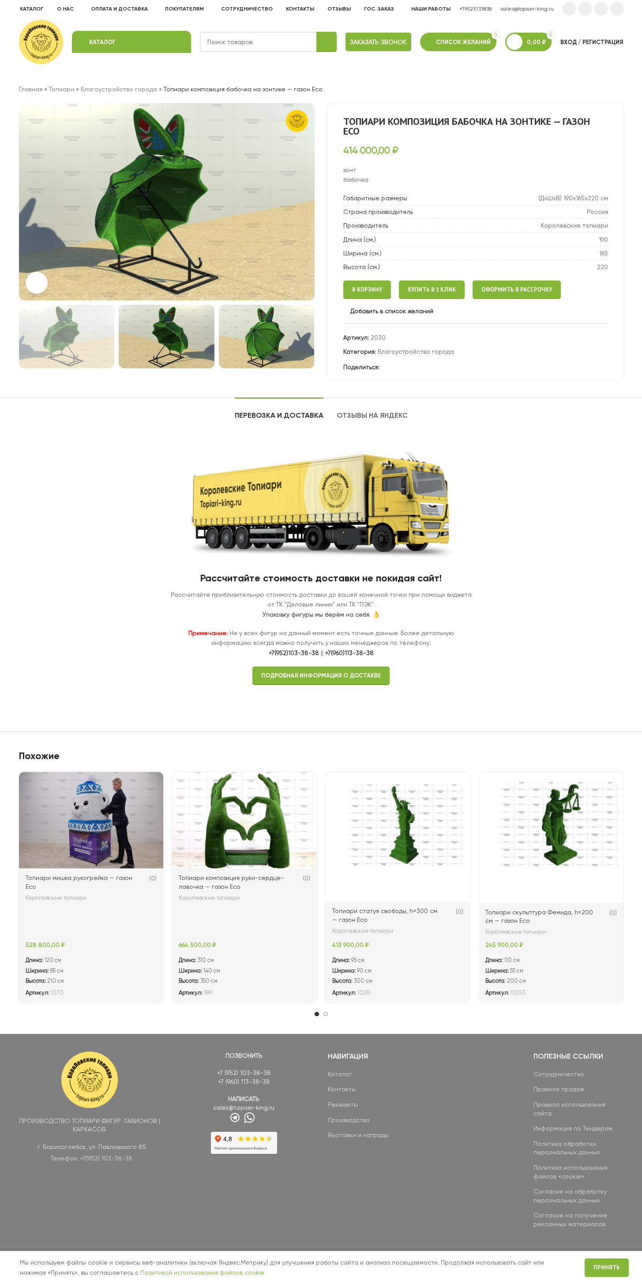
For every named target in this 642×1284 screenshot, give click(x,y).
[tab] (279, 410)
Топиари (61, 89)
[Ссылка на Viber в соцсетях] (437, 367)
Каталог (340, 1074)
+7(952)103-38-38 (294, 652)
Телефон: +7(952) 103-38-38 (91, 1158)
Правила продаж (558, 1089)
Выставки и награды (358, 1134)
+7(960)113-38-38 (349, 652)
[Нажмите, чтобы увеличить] (37, 283)
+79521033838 (475, 9)
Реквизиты (343, 1104)
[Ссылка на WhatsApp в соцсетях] (585, 8)
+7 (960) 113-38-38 (244, 1081)
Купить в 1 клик (432, 289)
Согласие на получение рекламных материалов (570, 1220)
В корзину (367, 289)
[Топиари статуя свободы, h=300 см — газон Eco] (398, 837)
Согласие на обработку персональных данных (570, 1196)
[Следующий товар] (618, 89)
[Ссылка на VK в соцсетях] (601, 8)
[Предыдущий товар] (597, 89)
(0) (153, 878)
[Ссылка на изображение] (89, 1078)
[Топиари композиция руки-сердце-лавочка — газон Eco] (244, 820)
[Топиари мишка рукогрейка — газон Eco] (91, 820)
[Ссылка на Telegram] (616, 8)
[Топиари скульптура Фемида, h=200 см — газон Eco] (551, 837)
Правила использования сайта (569, 1109)
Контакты (342, 1089)
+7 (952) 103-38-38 (244, 1072)
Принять (606, 1267)
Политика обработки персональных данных (566, 1148)
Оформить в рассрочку (516, 289)
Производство (349, 1119)
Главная (30, 89)
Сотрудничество (558, 1074)
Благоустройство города (119, 89)
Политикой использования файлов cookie (202, 1272)
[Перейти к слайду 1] (317, 1014)
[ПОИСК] (326, 42)
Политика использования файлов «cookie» (570, 1172)
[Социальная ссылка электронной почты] (384, 367)
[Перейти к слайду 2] (325, 1014)
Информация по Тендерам (572, 1128)
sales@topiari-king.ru (527, 9)
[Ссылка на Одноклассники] (569, 8)
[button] (30, 337)
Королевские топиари (56, 898)
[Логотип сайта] (41, 41)
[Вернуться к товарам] (607, 89)
